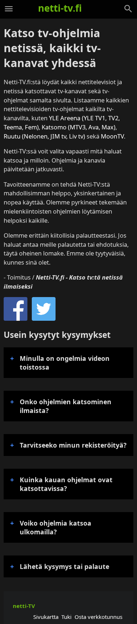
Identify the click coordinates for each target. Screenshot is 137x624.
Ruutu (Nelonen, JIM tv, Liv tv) (44, 136)
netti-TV (24, 605)
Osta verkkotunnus (98, 616)
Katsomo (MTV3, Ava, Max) (78, 127)
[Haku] (128, 8)
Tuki (66, 616)
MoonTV (112, 136)
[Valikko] (9, 8)
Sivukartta (45, 616)
